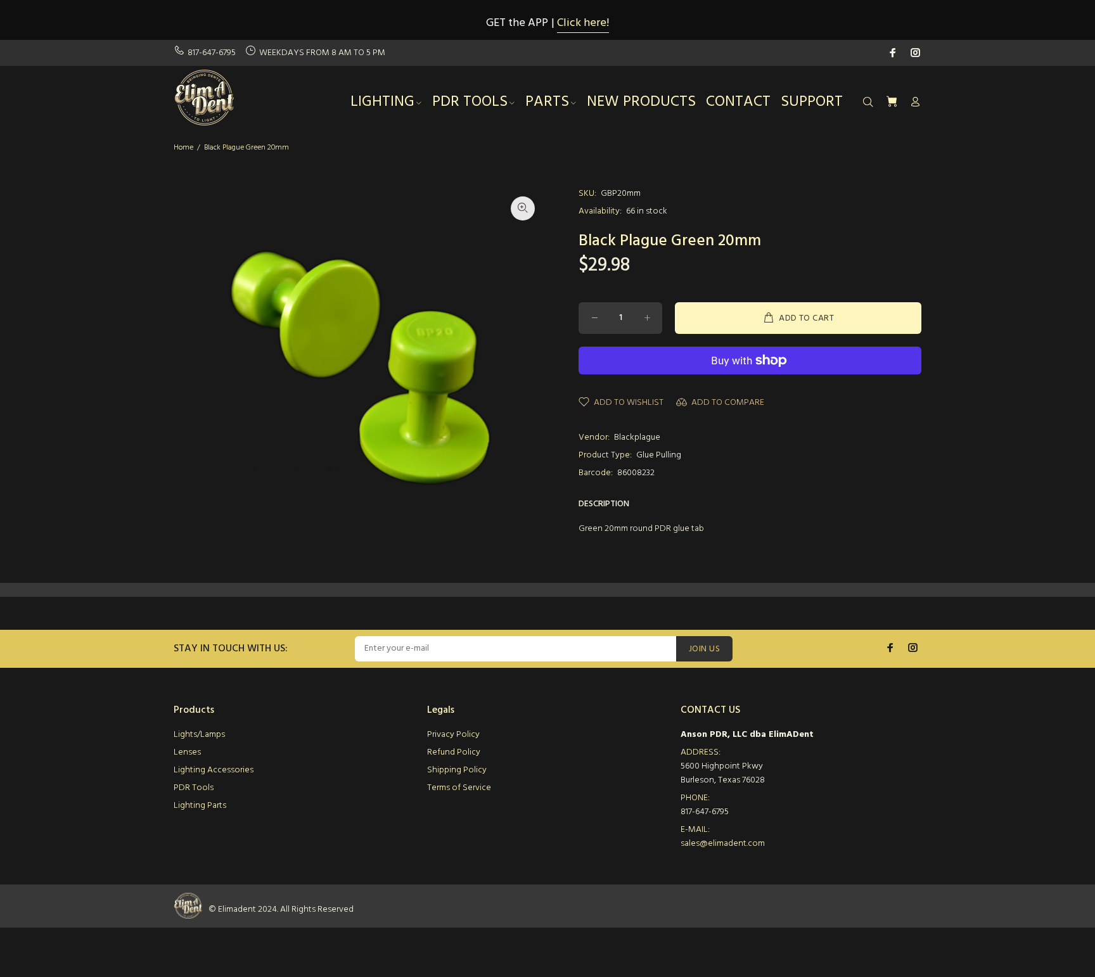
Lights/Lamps (199, 734)
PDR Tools (194, 788)
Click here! (583, 23)
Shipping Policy (457, 770)
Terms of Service (459, 788)
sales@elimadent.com (723, 843)
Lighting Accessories (213, 770)
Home (183, 147)
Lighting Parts (200, 805)
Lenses (187, 752)
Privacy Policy (453, 734)
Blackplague (637, 437)
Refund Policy (453, 752)
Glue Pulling (658, 455)
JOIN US (704, 649)
